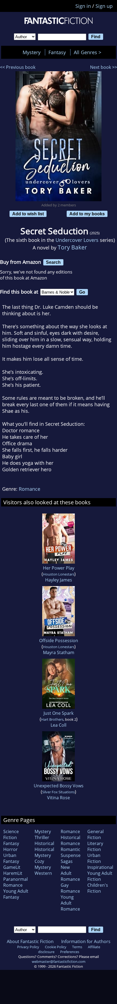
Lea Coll (58, 725)
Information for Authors (85, 941)
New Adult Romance (70, 873)
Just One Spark (58, 713)
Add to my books (87, 213)
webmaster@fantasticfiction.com (58, 961)
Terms (77, 946)
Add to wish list (28, 213)
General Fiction (95, 834)
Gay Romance (70, 888)
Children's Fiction (97, 888)
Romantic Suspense (71, 852)
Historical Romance (70, 840)
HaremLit (12, 873)
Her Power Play (58, 568)
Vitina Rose (58, 798)
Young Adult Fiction (99, 876)
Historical (44, 843)
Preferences (69, 951)
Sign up (104, 6)
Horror (10, 849)
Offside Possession (58, 641)
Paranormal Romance (15, 882)
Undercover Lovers (77, 240)
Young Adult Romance (70, 903)
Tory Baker (72, 247)
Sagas (67, 861)
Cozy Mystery (43, 864)
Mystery (32, 52)
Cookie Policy (55, 946)
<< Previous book (17, 67)
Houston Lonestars (58, 574)
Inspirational (100, 867)
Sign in (83, 6)
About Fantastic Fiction (30, 941)
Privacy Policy (28, 946)
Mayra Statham (58, 652)
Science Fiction (11, 834)
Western (43, 873)
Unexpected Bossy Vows (59, 786)
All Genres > (89, 52)
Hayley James (58, 580)
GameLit (11, 867)
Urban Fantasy (11, 858)
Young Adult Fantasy (15, 894)
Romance (29, 489)
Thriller (42, 837)
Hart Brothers (52, 719)
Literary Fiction (95, 846)
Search (53, 262)
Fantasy (57, 52)
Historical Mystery (44, 852)
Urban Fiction (94, 858)
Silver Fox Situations (58, 791)
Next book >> (103, 67)
